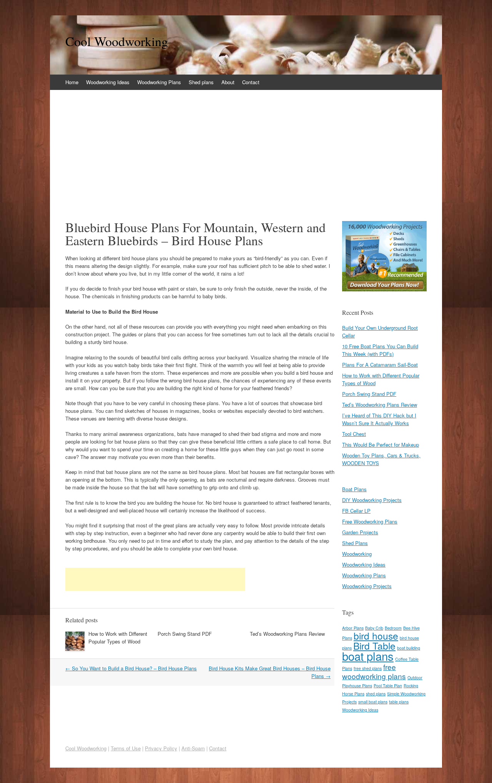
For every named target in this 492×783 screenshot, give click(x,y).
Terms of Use (126, 748)
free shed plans (368, 668)
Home (71, 82)
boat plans (368, 656)
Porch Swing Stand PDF (185, 633)
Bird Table (374, 645)
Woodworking (357, 553)
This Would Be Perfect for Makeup (380, 444)
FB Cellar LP (356, 510)
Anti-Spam (193, 748)
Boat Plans (354, 489)
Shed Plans (355, 543)
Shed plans (201, 82)
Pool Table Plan (388, 685)
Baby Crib (374, 628)
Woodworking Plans (159, 82)
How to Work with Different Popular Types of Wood (117, 637)
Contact (250, 82)
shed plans (376, 694)
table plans (399, 702)
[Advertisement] (246, 147)
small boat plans (372, 702)
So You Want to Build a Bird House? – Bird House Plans (131, 668)
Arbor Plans (353, 628)
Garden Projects (360, 532)
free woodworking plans (374, 671)
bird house (376, 635)
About (227, 82)
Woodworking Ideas (108, 82)
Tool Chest (354, 433)
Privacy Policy (161, 748)
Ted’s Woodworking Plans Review (287, 633)
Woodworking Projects (367, 586)
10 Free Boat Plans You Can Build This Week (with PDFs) (380, 349)
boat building (408, 648)
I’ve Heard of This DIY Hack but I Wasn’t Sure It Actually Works (379, 419)
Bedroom (393, 628)
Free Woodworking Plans (369, 521)
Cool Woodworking (116, 41)
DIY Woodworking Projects (372, 500)
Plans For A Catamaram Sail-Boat (380, 364)
